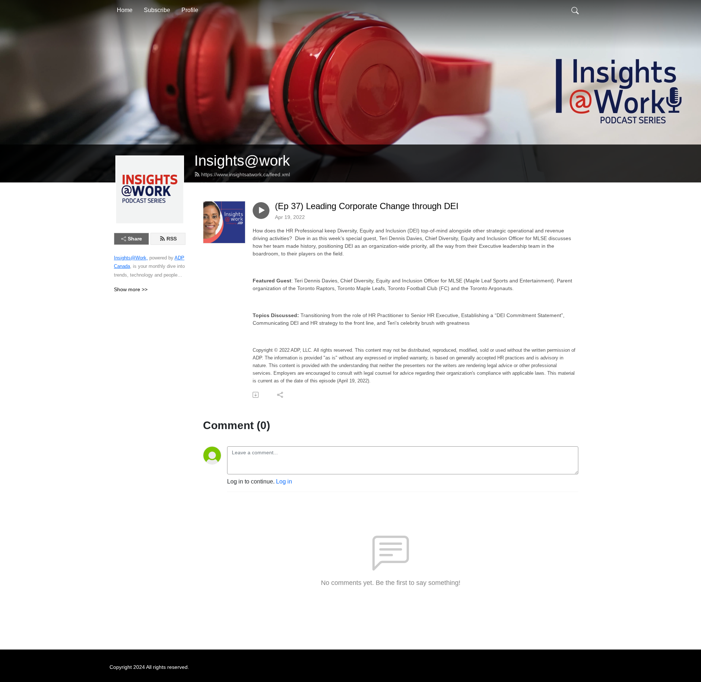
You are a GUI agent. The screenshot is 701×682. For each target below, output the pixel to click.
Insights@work (242, 161)
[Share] (280, 394)
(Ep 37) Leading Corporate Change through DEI (367, 206)
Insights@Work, (131, 258)
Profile (189, 10)
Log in (284, 481)
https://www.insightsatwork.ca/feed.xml (245, 174)
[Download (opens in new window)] (256, 394)
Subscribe (157, 10)
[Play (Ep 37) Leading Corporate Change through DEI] (261, 210)
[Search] (575, 10)
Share (135, 239)
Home (125, 10)
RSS (171, 239)
